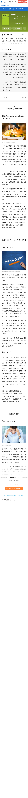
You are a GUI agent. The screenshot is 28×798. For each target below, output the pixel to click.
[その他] (24, 28)
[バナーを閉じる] (26, 9)
